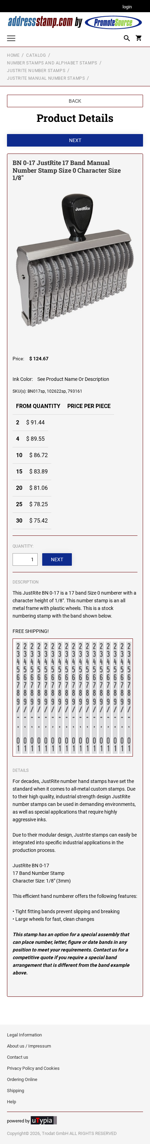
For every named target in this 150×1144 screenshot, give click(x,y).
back (75, 101)
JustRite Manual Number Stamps (46, 78)
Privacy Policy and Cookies (33, 1068)
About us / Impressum (29, 1046)
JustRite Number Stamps (36, 70)
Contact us (17, 1057)
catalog (36, 55)
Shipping (15, 1090)
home (13, 55)
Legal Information (24, 1034)
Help (11, 1101)
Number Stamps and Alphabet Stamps (52, 63)
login (127, 7)
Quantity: (23, 546)
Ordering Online (22, 1079)
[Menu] (11, 39)
